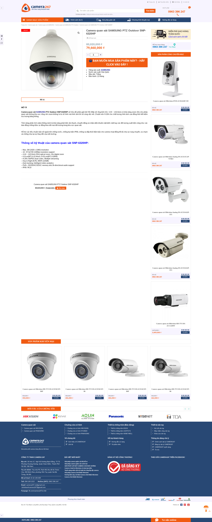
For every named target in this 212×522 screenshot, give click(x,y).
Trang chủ (24, 25)
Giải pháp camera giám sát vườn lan (76, 464)
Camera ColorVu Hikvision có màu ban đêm (78, 468)
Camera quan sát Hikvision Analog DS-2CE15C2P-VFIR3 (170, 158)
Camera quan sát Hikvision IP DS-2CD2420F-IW (171, 101)
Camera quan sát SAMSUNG (46, 25)
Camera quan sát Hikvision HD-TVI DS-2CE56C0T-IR (85, 390)
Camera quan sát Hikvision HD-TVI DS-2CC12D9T (171, 325)
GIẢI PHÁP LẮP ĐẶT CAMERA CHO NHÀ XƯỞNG (80, 466)
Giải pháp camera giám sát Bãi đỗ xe (76, 461)
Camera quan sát (32, 25)
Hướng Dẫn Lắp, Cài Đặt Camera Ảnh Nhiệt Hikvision (81, 475)
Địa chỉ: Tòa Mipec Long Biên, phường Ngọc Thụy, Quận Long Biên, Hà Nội (43, 505)
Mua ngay (62, 188)
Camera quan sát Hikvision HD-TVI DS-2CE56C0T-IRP (42, 390)
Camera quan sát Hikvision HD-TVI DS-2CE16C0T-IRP (128, 390)
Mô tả (42, 100)
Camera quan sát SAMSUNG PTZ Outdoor (66, 25)
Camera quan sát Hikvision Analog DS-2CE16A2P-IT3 (170, 269)
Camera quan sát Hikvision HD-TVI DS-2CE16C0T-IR (170, 390)
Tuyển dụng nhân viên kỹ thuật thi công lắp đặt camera (82, 470)
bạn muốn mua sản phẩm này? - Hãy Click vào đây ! (119, 62)
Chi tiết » (185, 110)
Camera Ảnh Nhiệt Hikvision (73, 477)
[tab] (42, 99)
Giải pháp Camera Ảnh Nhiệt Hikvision (77, 472)
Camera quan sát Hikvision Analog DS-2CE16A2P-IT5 (170, 213)
